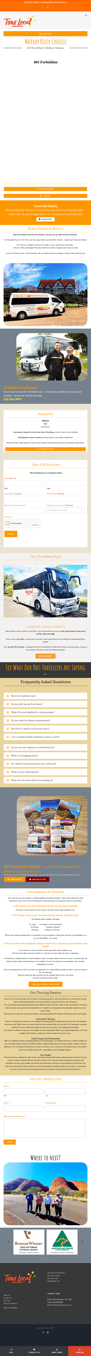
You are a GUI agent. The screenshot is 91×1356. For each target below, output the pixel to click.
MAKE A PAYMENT (10, 1308)
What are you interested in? (14, 1116)
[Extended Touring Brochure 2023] (52, 797)
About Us (7, 1295)
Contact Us (7, 1298)
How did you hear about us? (60, 505)
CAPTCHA (7, 517)
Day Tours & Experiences (56, 1273)
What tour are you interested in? (15, 505)
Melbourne (16, 248)
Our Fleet (7, 1301)
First (6, 488)
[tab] (45, 696)
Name (6, 1086)
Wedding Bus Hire (53, 1281)
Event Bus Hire (52, 1278)
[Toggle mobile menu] (86, 15)
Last (48, 488)
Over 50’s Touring (53, 1276)
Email (6, 1103)
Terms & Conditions (10, 1303)
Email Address (13, 494)
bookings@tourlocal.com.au (54, 2)
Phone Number (55, 494)
